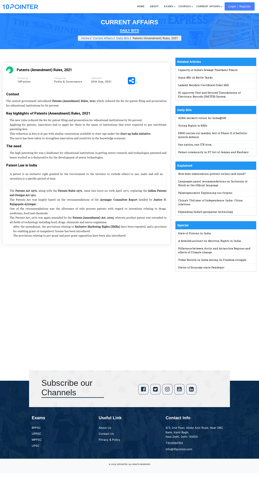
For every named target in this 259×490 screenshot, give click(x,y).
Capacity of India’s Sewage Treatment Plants (208, 70)
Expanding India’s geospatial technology (205, 211)
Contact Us (106, 433)
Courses (184, 6)
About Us (105, 427)
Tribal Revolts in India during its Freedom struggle (212, 260)
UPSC (35, 445)
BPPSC (36, 427)
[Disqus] (86, 298)
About (154, 6)
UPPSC (36, 433)
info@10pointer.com (179, 449)
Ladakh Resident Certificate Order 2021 (203, 85)
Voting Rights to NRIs (192, 125)
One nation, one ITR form (195, 144)
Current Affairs (208, 6)
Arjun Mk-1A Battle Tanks (195, 77)
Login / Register (239, 6)
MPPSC (37, 439)
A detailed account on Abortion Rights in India (209, 241)
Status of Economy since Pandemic (201, 267)
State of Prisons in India (194, 233)
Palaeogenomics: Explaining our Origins (205, 192)
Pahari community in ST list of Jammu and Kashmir (213, 152)
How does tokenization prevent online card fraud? (212, 173)
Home (141, 6)
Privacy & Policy (109, 439)
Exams (168, 6)
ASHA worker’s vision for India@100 (202, 118)
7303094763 (174, 443)
